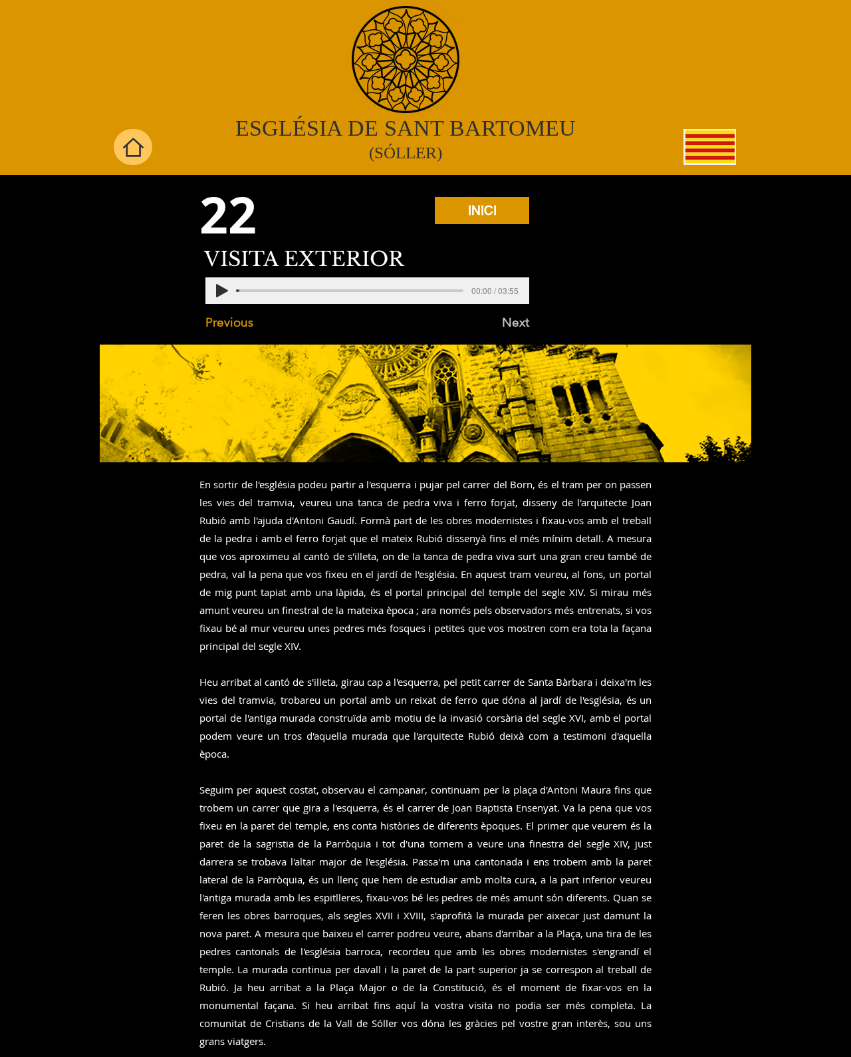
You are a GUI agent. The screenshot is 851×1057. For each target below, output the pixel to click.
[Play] (222, 290)
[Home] (133, 147)
